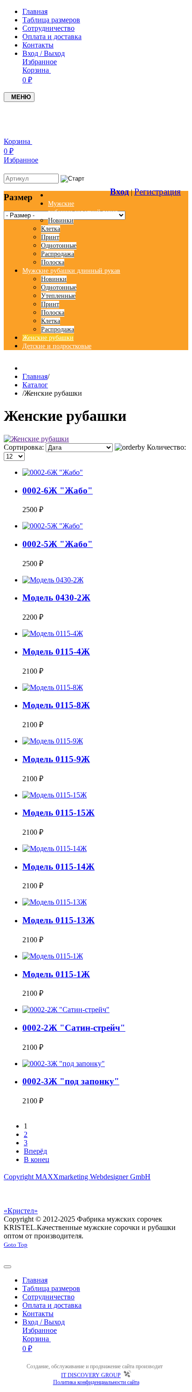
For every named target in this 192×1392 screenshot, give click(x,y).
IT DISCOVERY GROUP (91, 1375)
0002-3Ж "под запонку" (70, 1081)
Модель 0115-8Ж (56, 705)
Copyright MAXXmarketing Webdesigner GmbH (77, 1177)
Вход (119, 191)
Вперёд (35, 1151)
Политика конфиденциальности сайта (96, 1382)
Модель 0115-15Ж (58, 813)
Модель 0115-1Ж (56, 974)
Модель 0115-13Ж (58, 920)
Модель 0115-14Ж (58, 867)
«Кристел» (21, 1211)
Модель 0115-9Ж (56, 759)
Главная (35, 376)
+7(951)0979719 (159, 111)
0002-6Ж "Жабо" (57, 490)
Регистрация (157, 191)
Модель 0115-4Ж (56, 651)
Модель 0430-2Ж (56, 597)
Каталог (35, 385)
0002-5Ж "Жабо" (57, 544)
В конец (36, 1159)
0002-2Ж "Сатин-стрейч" (73, 1028)
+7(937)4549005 (105, 111)
